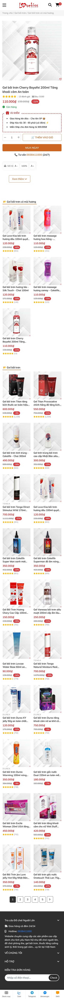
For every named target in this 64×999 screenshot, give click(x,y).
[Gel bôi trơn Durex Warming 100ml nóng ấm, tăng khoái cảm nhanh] (16, 753)
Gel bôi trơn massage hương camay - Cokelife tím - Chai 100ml (46, 290)
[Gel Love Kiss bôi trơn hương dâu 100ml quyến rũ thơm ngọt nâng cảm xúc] (16, 220)
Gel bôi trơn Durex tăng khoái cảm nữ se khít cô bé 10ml (46, 721)
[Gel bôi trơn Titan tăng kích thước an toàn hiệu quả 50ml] (16, 385)
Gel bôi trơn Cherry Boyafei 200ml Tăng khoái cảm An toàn (14, 341)
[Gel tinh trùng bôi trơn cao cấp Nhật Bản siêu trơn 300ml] (47, 437)
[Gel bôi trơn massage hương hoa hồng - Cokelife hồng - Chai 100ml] (47, 220)
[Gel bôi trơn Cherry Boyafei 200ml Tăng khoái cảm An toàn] (32, 50)
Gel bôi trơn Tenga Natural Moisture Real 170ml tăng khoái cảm (46, 667)
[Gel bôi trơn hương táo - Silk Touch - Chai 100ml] (16, 271)
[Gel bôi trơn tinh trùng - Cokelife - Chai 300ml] (16, 437)
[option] (32, 50)
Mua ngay (32, 147)
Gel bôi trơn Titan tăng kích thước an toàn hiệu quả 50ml (15, 405)
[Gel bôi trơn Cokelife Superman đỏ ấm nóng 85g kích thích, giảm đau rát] (47, 542)
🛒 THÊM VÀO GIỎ (42, 137)
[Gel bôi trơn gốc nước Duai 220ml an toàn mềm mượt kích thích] (47, 753)
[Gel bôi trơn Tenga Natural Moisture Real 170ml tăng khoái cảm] (47, 645)
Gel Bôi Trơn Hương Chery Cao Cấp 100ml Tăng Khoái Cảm (14, 613)
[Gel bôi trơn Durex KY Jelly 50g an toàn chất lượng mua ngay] (16, 699)
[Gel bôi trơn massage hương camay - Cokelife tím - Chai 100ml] (47, 271)
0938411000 (35, 154)
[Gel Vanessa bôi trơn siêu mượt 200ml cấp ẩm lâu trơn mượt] (47, 593)
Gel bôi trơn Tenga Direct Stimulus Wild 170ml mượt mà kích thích (16, 510)
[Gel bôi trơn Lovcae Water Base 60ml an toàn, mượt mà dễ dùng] (16, 645)
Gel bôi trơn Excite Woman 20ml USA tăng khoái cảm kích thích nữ (16, 826)
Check (53, 977)
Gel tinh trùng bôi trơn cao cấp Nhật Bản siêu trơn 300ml (46, 456)
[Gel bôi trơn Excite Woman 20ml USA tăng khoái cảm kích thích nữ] (16, 807)
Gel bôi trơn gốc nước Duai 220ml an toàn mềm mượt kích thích (47, 775)
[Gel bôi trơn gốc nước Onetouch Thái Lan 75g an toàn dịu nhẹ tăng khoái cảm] (47, 858)
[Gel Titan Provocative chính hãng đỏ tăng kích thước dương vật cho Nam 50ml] (47, 385)
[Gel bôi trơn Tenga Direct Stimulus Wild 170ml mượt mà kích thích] (16, 488)
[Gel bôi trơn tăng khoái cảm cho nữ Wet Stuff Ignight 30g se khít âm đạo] (47, 807)
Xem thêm (18, 178)
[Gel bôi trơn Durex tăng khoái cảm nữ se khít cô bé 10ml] (47, 699)
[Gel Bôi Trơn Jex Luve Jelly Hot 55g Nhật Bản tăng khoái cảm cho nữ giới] (16, 858)
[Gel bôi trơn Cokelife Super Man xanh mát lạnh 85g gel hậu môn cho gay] (16, 542)
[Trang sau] (50, 899)
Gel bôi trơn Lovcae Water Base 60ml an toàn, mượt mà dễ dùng (15, 667)
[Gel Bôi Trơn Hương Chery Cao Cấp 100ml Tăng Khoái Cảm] (16, 593)
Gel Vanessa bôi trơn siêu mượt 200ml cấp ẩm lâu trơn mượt (47, 613)
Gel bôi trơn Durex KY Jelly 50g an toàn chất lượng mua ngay (14, 721)
